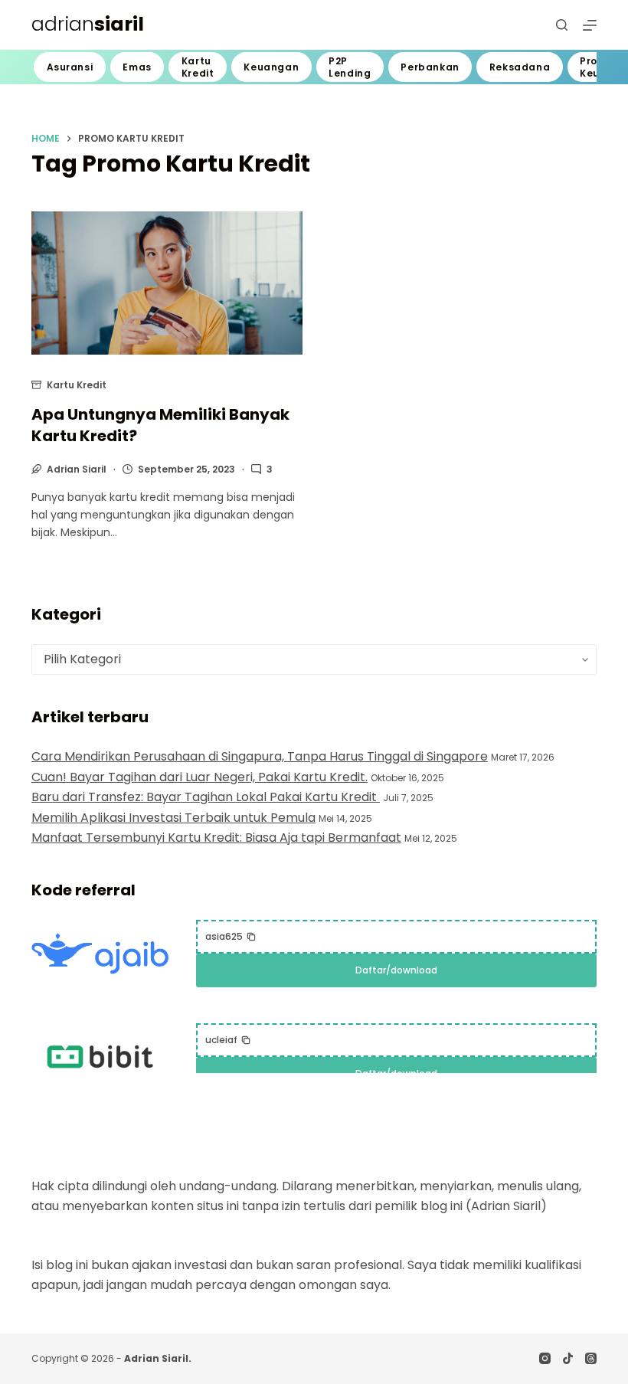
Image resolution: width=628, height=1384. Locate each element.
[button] (231, 936)
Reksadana (519, 67)
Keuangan (271, 67)
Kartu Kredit (198, 67)
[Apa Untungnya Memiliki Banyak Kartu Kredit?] (167, 283)
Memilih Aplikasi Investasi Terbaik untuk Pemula (173, 817)
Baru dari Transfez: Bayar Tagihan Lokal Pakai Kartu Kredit (205, 797)
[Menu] (590, 25)
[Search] (561, 25)
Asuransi (70, 67)
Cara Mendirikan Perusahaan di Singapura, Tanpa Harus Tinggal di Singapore (259, 756)
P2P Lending (350, 67)
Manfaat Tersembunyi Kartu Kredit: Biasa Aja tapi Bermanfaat (216, 837)
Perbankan (430, 67)
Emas (137, 67)
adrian (87, 24)
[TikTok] (568, 1358)
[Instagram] (545, 1358)
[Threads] (591, 1358)
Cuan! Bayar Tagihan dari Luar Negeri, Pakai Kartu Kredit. (199, 777)
